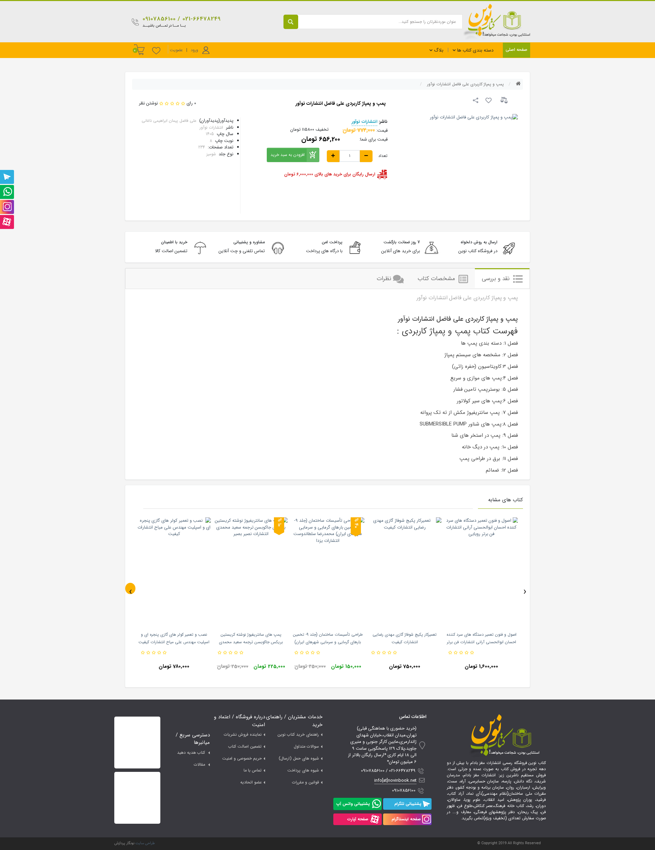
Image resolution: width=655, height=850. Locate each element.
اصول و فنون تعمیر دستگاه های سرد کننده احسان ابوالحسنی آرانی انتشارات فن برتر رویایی (481, 642)
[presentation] (130, 588)
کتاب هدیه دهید (191, 752)
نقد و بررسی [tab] (496, 278)
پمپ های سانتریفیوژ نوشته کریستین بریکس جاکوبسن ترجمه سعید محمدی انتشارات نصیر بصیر (251, 642)
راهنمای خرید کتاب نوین (298, 734)
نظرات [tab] (384, 278)
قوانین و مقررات (305, 782)
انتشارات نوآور (364, 121)
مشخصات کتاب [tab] (437, 278)
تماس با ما (253, 770)
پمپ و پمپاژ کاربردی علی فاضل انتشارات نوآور (465, 84)
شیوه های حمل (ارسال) (299, 758)
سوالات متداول (306, 746)
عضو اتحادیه (251, 782)
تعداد (383, 156)
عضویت (176, 50)
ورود (194, 50)
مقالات (199, 764)
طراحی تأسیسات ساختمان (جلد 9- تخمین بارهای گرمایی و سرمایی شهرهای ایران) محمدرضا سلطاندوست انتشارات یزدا (328, 642)
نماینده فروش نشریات (243, 734)
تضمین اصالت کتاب (245, 746)
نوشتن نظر (148, 103)
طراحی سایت (145, 843)
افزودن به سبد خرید (288, 155)
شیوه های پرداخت (303, 770)
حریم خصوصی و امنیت (242, 758)
